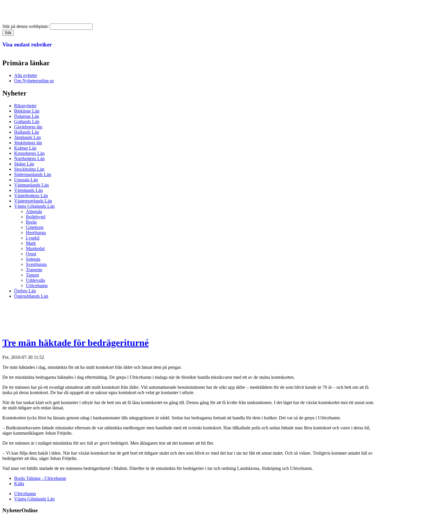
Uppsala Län (26, 179)
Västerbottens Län (31, 195)
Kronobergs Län (29, 153)
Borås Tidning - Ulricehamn (40, 478)
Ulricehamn (37, 285)
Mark (31, 243)
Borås (31, 222)
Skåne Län (24, 163)
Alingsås (34, 211)
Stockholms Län (29, 169)
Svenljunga (36, 264)
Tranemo (34, 269)
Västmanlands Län (31, 185)
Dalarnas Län (26, 116)
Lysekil (32, 237)
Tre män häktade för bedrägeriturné (75, 342)
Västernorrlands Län (33, 200)
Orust (31, 253)
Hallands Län (26, 132)
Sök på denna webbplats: (26, 26)
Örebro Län (25, 290)
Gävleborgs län (28, 126)
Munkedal (35, 248)
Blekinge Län (26, 110)
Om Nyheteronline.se (34, 80)
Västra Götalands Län (34, 206)
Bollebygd (35, 216)
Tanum (32, 274)
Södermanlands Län (32, 174)
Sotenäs (33, 259)
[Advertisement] (109, 317)
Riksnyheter (25, 105)
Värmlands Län (28, 190)
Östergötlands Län (31, 296)
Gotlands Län (26, 121)
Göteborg (34, 227)
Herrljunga (36, 232)
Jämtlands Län (27, 137)
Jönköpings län (28, 142)
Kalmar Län (25, 147)
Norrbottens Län (29, 158)
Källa (19, 483)
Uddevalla (35, 280)
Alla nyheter (25, 75)
